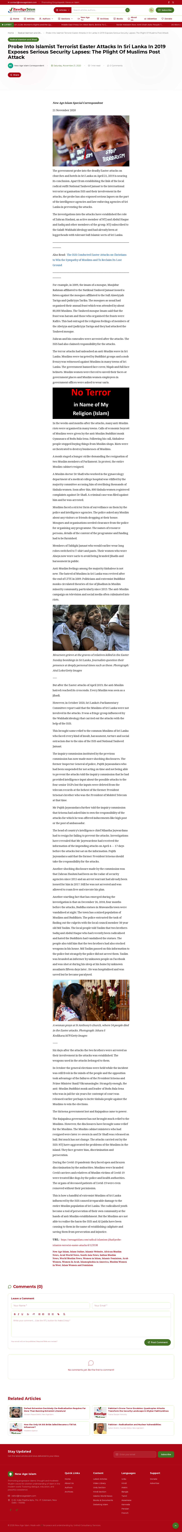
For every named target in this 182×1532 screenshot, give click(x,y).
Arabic (125, 1487)
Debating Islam (100, 1504)
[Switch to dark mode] (151, 10)
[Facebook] (10, 1510)
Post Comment (159, 1342)
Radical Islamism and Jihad (30, 33)
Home (11, 33)
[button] (28, 1314)
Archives (69, 1492)
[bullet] (52, 1314)
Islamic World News (102, 1496)
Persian (125, 1509)
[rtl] (34, 1314)
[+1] (43, 1314)
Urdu (124, 1479)
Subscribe (166, 1454)
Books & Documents (103, 1500)
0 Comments (116, 65)
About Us (69, 1483)
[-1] (39, 1314)
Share (16, 75)
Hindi (124, 1483)
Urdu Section (99, 1487)
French (125, 1513)
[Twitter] (17, 1510)
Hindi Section (99, 1492)
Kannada (126, 1504)
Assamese (126, 1500)
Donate (153, 1479)
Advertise (154, 1483)
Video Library (99, 1483)
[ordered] (49, 1314)
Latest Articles (100, 1479)
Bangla (125, 1492)
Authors (68, 1487)
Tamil (124, 1496)
